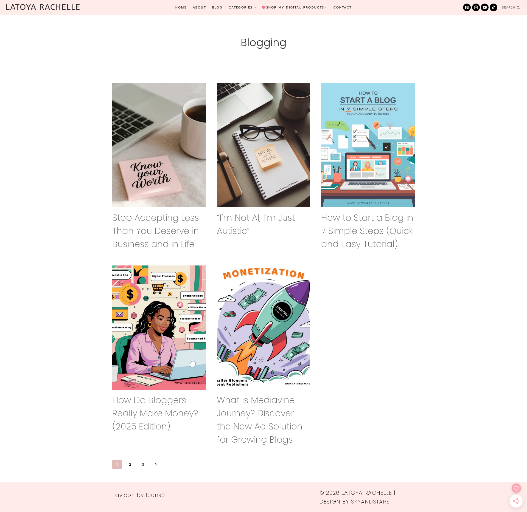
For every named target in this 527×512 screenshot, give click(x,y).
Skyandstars (370, 501)
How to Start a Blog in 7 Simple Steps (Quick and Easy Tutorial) (367, 230)
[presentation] (159, 145)
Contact (342, 7)
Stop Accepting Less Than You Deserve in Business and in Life (155, 230)
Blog (217, 7)
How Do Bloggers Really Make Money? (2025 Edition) (155, 413)
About (199, 7)
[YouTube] (485, 7)
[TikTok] (493, 7)
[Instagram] (476, 7)
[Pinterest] (467, 7)
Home (181, 7)
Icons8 (155, 495)
